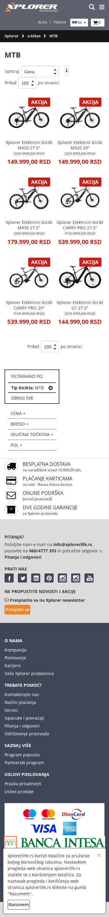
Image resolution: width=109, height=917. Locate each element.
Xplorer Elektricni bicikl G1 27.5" (80, 305)
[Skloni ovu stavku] (50, 388)
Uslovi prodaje (19, 791)
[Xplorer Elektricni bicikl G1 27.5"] (80, 276)
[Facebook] (9, 578)
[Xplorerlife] (32, 10)
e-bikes (34, 36)
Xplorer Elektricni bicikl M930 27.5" (29, 225)
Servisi (11, 710)
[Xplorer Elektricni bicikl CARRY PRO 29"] (29, 276)
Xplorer (12, 36)
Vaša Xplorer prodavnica (29, 673)
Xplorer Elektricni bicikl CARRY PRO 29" (29, 305)
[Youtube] (89, 578)
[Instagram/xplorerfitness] (75, 578)
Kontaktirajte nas (22, 694)
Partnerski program (24, 762)
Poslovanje (15, 658)
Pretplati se (17, 609)
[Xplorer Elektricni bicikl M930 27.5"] (29, 195)
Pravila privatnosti (23, 784)
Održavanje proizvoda (27, 733)
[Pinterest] (49, 578)
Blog (42, 22)
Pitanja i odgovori (22, 726)
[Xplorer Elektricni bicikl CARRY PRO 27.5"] (80, 195)
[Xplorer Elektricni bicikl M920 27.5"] (29, 116)
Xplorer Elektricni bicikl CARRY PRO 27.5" (80, 225)
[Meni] (101, 7)
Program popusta (22, 755)
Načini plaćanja (20, 702)
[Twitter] (22, 578)
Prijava (60, 22)
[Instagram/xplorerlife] (62, 578)
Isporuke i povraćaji (24, 718)
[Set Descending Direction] (66, 71)
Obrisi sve (22, 398)
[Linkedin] (35, 578)
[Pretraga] (92, 7)
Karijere (13, 665)
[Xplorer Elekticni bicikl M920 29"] (80, 116)
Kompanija (15, 650)
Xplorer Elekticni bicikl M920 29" (80, 145)
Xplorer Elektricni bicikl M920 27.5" (29, 145)
